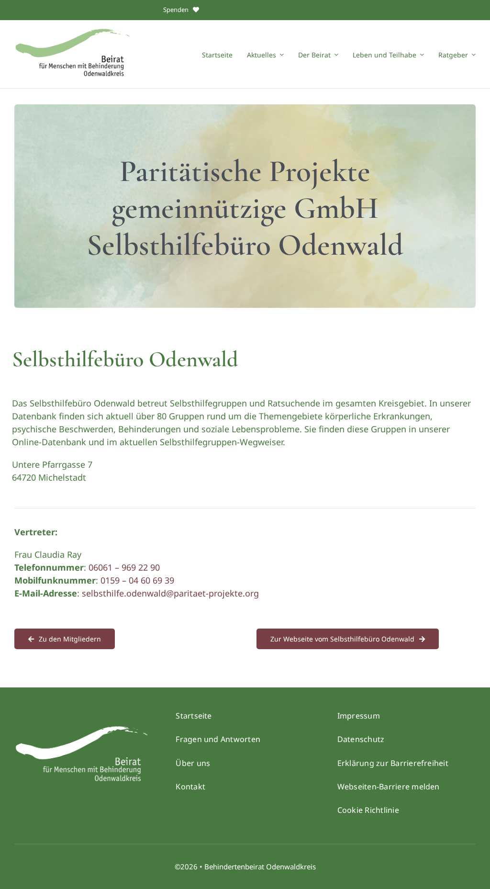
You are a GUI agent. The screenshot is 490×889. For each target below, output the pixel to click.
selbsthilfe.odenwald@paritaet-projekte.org (170, 593)
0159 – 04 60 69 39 (137, 580)
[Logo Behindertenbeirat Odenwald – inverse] (83, 720)
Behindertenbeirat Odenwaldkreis (260, 866)
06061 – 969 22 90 (124, 567)
